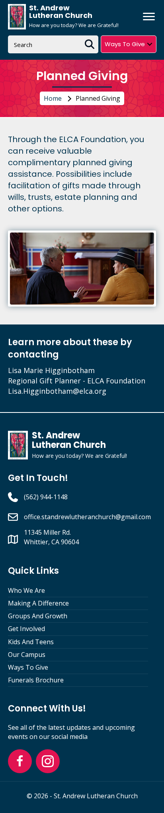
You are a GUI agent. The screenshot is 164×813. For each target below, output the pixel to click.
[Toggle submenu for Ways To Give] (149, 44)
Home (53, 98)
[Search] (89, 44)
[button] (20, 761)
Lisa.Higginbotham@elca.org (57, 391)
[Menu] (149, 16)
